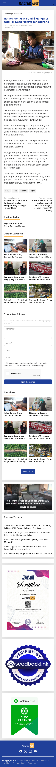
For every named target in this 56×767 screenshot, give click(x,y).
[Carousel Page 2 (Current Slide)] (24, 507)
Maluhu (23, 190)
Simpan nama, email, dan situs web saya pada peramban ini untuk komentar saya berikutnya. (25, 364)
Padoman (32, 763)
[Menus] (4, 3)
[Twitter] (25, 751)
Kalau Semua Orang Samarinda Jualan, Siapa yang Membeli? (13, 255)
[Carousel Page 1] (21, 507)
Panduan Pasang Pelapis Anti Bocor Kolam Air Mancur (28, 553)
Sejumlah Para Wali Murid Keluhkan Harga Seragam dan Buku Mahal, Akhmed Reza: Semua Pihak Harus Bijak (15, 224)
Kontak (44, 760)
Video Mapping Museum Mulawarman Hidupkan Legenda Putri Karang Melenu (25, 547)
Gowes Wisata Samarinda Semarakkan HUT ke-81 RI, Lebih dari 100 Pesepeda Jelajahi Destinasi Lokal (27, 526)
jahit (15, 190)
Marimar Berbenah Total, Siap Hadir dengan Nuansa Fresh (40, 301)
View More (28, 471)
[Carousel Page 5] (34, 507)
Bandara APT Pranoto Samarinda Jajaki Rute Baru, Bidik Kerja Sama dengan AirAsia (39, 278)
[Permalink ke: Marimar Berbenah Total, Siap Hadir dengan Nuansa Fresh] (40, 291)
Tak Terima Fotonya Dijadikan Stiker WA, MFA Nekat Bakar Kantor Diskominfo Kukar (27, 502)
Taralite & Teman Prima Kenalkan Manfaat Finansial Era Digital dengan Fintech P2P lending (41, 204)
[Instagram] (30, 751)
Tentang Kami (19, 763)
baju (7, 190)
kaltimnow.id (23, 760)
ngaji (33, 190)
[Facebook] (20, 751)
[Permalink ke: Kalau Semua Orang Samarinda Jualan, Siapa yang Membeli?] (15, 245)
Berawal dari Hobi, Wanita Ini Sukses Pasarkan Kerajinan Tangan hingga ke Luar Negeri (15, 203)
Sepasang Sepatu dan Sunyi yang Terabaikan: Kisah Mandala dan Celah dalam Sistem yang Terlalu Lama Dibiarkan (14, 278)
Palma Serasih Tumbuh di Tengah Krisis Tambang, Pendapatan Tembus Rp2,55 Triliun (15, 301)
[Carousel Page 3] (28, 507)
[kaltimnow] (28, 3)
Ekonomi (7, 27)
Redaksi (34, 760)
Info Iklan (6, 763)
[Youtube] (35, 751)
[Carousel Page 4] (31, 507)
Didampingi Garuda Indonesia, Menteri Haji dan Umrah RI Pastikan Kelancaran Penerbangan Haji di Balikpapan (39, 255)
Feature (13, 27)
